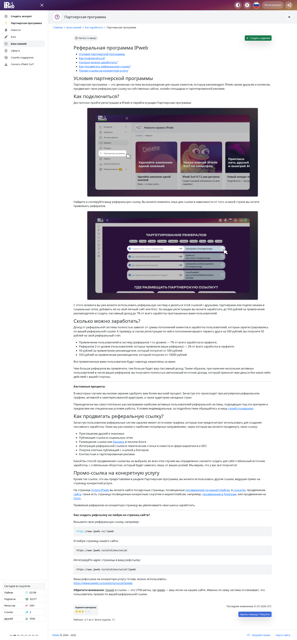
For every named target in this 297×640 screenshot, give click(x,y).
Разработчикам (260, 635)
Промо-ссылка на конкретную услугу (103, 70)
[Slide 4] (26, 635)
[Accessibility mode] (247, 5)
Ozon (77, 498)
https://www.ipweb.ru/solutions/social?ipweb (103, 583)
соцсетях (239, 490)
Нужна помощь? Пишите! (255, 614)
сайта (77, 494)
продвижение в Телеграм (219, 494)
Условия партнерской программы (102, 54)
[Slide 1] (14, 635)
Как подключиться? (92, 58)
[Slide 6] (33, 635)
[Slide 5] (29, 635)
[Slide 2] (18, 635)
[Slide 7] (37, 635)
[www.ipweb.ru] (12, 5)
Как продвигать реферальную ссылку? (105, 66)
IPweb (56, 635)
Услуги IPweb (100, 490)
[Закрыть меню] (42, 5)
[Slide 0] (11, 635)
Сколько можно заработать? (98, 62)
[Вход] (289, 5)
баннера (118, 442)
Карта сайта (283, 635)
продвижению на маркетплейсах (207, 490)
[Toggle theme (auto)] (238, 5)
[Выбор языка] (256, 5)
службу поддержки (240, 408)
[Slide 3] (22, 635)
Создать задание (259, 38)
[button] (289, 17)
